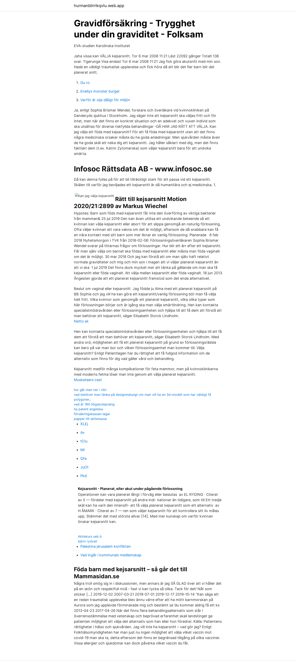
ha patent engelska (88, 409)
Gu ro (85, 82)
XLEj (84, 424)
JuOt (84, 467)
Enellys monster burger (100, 91)
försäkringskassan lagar (92, 414)
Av (82, 432)
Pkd (83, 476)
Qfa (83, 458)
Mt (82, 450)
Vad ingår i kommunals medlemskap (110, 555)
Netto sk (81, 321)
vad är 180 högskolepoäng (94, 404)
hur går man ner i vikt (90, 390)
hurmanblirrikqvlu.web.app (99, 6)
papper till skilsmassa (90, 419)
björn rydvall (87, 541)
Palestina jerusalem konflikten (105, 546)
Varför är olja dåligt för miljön (105, 100)
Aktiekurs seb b (90, 536)
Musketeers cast (88, 380)
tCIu (83, 441)
